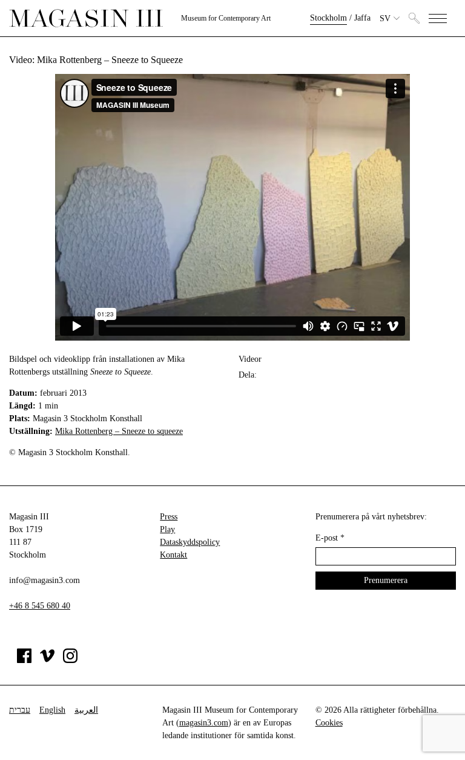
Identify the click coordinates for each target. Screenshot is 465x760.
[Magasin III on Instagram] (70, 660)
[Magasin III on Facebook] (24, 660)
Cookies (329, 722)
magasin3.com (203, 722)
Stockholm (328, 17)
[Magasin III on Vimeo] (47, 660)
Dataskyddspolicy (190, 542)
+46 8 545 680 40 (39, 605)
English (52, 710)
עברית (19, 710)
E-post (330, 537)
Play (167, 529)
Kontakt (173, 554)
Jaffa (362, 17)
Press (168, 516)
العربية (86, 710)
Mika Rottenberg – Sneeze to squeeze (119, 431)
